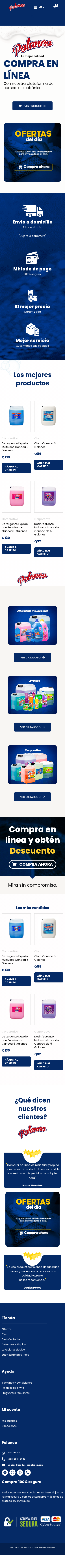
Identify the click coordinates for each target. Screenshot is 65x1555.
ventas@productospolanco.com (25, 1465)
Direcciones (9, 1426)
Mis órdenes (9, 1421)
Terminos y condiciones (17, 1382)
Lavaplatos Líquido (13, 1349)
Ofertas (7, 1329)
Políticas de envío (13, 1388)
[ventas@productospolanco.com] (3, 1465)
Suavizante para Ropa (15, 1355)
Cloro (5, 1334)
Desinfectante (11, 1339)
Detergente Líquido (14, 1344)
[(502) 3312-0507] (3, 1453)
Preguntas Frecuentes (16, 1393)
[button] (32, 16)
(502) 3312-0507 (14, 1453)
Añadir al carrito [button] (11, 468)
